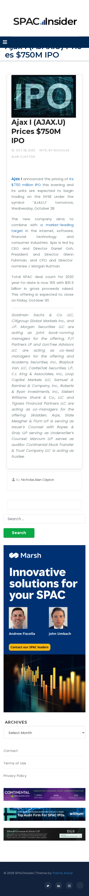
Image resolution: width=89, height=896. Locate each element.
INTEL (43, 150)
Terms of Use (15, 763)
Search (19, 533)
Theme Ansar (62, 873)
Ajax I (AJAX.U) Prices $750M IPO (38, 131)
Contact (11, 750)
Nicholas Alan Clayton (37, 479)
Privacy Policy (15, 775)
